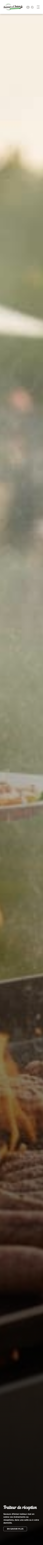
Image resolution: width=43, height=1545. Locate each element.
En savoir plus (15, 1529)
